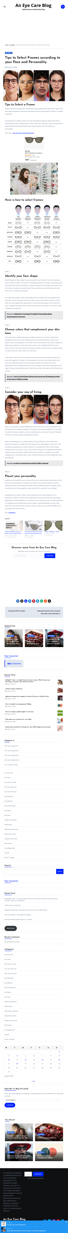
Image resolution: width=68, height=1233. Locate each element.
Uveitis (7, 853)
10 (9, 1060)
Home (6, 45)
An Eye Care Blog (33, 5)
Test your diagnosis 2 (12, 750)
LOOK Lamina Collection (13, 689)
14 (42, 1060)
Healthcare (8, 824)
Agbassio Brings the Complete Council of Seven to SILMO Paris (27, 696)
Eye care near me (10, 787)
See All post (11, 928)
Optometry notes (10, 834)
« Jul (33, 1081)
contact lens (9, 773)
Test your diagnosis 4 (12, 760)
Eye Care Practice (11, 792)
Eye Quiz (7, 815)
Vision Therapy (10, 857)
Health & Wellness (11, 820)
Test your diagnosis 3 (12, 755)
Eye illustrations (10, 806)
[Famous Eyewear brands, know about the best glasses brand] (34, 526)
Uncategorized (10, 848)
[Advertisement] (34, 578)
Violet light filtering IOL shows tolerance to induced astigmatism (26, 1230)
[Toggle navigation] (4, 7)
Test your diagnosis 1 (12, 746)
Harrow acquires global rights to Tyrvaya (19, 711)
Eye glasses (8, 801)
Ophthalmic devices (11, 829)
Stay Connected (11, 656)
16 (59, 1060)
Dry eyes (7, 777)
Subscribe (50, 555)
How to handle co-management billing (18, 704)
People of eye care (11, 839)
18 (17, 1064)
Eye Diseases (9, 796)
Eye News (12, 45)
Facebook (11, 512)
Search (8, 865)
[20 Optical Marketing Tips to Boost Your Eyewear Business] (14, 526)
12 (25, 1060)
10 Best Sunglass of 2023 (51, 531)
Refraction (8, 843)
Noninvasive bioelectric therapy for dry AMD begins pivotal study (27, 727)
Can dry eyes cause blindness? (23, 133)
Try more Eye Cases (11, 765)
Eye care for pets (10, 782)
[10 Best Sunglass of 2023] (53, 526)
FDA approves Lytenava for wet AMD (18, 719)
